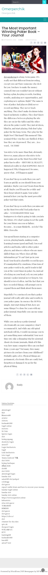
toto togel (6, 455)
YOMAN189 (6, 506)
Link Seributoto (8, 453)
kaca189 (5, 540)
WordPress (15, 571)
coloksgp (5, 482)
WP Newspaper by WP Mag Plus (34, 571)
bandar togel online (10, 490)
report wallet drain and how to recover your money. (23, 487)
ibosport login (8, 527)
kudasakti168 (7, 423)
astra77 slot (6, 543)
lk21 (3, 413)
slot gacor (6, 484)
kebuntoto (6, 500)
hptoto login (7, 434)
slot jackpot (14, 479)
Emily (20, 384)
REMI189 (5, 508)
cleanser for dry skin (10, 522)
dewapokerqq (31, 40)
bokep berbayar (8, 463)
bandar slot (6, 477)
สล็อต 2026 (6, 466)
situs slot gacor (8, 503)
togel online (6, 426)
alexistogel (6, 410)
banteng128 (6, 535)
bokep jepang (7, 439)
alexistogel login (8, 474)
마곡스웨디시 (7, 530)
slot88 (4, 469)
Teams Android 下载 (10, 458)
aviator (4, 418)
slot (3, 437)
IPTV (4, 532)
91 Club (5, 431)
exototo (5, 429)
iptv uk (4, 524)
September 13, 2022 (9, 40)
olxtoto (5, 421)
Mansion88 (6, 415)
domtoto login (8, 442)
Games (20, 40)
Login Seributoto (9, 447)
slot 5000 (6, 461)
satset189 (5, 479)
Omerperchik (13, 9)
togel (4, 450)
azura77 (5, 445)
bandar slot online (9, 495)
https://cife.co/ (8, 516)
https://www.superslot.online (13, 498)
